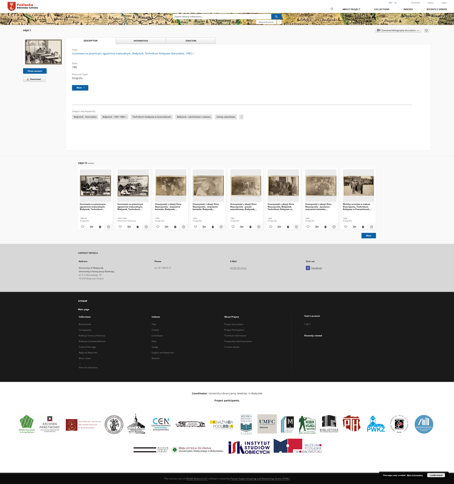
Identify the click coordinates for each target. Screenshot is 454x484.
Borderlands (85, 324)
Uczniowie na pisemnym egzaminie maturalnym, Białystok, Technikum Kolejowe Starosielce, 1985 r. (94, 207)
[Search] (276, 16)
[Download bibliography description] (91, 227)
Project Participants (234, 329)
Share (431, 2)
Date (154, 341)
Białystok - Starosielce (85, 116)
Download (35, 79)
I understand (436, 475)
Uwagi (155, 346)
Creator (155, 329)
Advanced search (266, 22)
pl (395, 3)
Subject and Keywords (163, 352)
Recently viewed (437, 9)
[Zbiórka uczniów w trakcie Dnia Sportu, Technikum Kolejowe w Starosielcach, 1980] (358, 185)
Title (154, 324)
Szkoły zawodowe (226, 116)
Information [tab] (141, 40)
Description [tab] (90, 41)
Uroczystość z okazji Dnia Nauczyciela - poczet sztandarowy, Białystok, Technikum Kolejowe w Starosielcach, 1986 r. (243, 207)
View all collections (88, 367)
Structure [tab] (191, 40)
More (368, 235)
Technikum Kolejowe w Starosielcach (151, 116)
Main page (83, 309)
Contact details (231, 346)
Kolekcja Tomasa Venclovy (92, 335)
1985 (74, 67)
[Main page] (332, 9)
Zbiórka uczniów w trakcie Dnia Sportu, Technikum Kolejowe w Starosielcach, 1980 (356, 207)
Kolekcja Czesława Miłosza (92, 341)
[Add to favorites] (426, 30)
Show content (35, 70)
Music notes (85, 358)
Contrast (415, 2)
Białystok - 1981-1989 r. (114, 116)
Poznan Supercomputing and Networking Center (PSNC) (260, 478)
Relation (156, 358)
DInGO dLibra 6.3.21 (197, 478)
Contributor (157, 335)
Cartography (85, 329)
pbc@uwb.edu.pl (238, 267)
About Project (351, 9)
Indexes (408, 9)
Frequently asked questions (238, 341)
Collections (382, 9)
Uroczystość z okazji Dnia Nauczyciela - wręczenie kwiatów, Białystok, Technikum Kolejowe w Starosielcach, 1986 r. (168, 207)
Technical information (235, 335)
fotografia (77, 78)
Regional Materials (88, 352)
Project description (233, 324)
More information (415, 475)
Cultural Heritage (87, 346)
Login (444, 2)
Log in (307, 323)
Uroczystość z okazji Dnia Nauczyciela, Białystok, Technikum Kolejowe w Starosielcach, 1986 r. (281, 207)
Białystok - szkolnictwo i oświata (194, 116)
